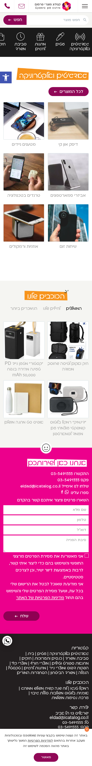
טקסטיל (14, 668)
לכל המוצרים (71, 91)
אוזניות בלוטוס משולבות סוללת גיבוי (60, 693)
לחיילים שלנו (51, 308)
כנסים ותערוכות (48, 658)
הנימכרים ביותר (23, 308)
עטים (41, 654)
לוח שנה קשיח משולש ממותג (44, 688)
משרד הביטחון (62, 673)
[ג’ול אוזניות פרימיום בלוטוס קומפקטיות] (62, 492)
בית (31, 654)
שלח (24, 616)
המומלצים (74, 308)
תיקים (26, 658)
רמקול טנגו (79, 688)
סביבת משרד (77, 658)
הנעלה (83, 673)
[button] (6, 77)
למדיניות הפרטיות (40, 741)
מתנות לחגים (35, 668)
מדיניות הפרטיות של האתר (40, 598)
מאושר (46, 757)
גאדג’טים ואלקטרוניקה (69, 654)
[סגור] (87, 729)
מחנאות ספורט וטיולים (70, 663)
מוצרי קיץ (19, 663)
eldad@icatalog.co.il (40, 486)
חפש (18, 20)
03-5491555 (62, 474)
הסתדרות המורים (32, 673)
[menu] (85, 6)
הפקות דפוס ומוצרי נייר (69, 668)
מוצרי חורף (39, 663)
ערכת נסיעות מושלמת (70, 698)
